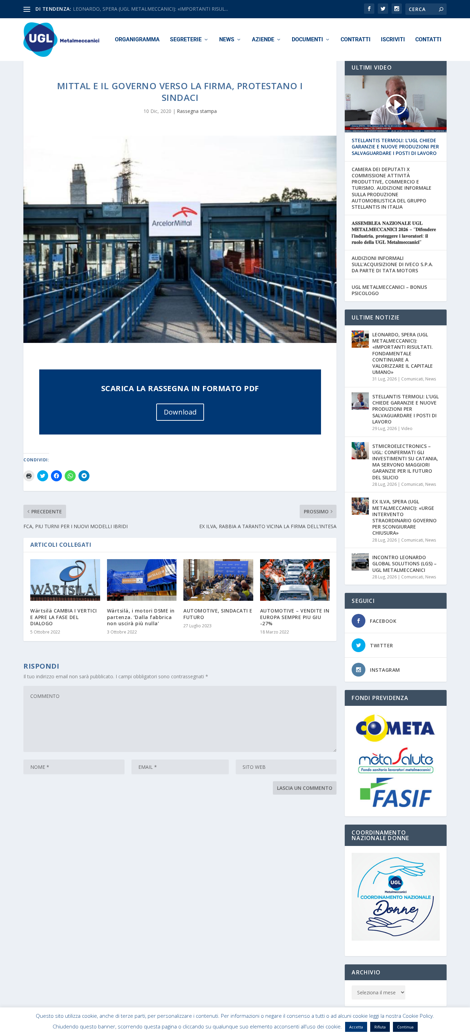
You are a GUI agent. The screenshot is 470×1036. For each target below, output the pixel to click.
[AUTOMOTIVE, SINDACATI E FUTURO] (218, 580)
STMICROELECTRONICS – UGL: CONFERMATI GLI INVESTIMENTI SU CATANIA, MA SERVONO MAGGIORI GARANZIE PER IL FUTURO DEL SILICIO (405, 462)
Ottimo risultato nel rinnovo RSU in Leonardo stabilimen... (137, 9)
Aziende (263, 40)
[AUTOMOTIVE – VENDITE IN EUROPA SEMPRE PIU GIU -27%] (295, 580)
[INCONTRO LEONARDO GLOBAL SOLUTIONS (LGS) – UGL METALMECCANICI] (360, 562)
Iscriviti (393, 40)
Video (407, 428)
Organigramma (137, 40)
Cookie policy (351, 1028)
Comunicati (412, 379)
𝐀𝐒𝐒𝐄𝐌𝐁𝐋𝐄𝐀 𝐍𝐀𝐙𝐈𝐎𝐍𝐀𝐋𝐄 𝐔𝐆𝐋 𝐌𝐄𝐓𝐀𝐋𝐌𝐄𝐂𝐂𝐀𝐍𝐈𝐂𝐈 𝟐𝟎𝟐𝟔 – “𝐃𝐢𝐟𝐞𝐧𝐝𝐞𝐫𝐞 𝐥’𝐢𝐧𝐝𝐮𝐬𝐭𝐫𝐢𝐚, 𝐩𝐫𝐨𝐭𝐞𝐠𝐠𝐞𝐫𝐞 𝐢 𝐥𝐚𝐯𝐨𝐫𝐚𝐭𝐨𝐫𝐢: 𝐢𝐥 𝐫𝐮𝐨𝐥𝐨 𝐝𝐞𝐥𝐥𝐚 (394, 232)
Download (180, 412)
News (226, 40)
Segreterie (186, 40)
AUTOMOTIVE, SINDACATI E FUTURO (218, 613)
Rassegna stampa (197, 111)
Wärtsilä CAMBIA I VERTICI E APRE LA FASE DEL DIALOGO (63, 616)
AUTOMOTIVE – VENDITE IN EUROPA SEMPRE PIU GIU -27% (295, 616)
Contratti (356, 40)
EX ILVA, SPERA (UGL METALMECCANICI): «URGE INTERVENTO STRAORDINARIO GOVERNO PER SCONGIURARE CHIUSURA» (404, 517)
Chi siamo (321, 1028)
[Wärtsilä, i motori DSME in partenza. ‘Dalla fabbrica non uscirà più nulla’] (142, 580)
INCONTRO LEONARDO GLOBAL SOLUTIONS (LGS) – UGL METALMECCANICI (404, 563)
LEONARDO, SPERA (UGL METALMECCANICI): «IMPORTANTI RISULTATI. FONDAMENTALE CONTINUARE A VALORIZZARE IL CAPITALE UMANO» (402, 353)
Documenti (307, 40)
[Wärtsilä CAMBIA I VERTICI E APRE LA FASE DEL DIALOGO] (65, 580)
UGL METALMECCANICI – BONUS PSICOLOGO (389, 290)
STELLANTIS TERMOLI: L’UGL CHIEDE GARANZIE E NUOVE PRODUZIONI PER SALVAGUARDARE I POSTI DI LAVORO (395, 146)
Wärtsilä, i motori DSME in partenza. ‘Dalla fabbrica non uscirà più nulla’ (141, 616)
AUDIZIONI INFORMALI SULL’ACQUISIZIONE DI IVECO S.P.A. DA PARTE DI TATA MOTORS (392, 264)
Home (298, 1028)
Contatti (428, 40)
